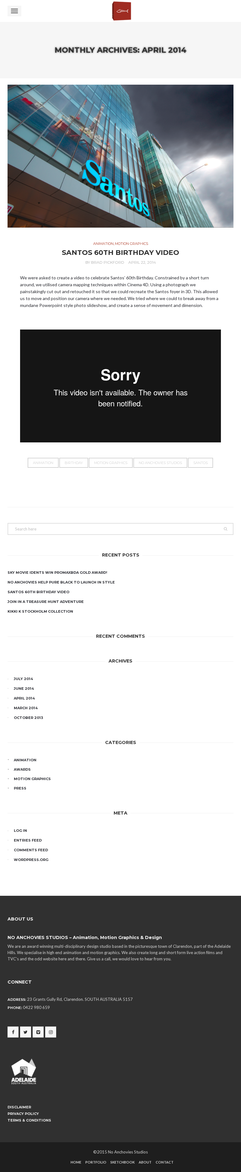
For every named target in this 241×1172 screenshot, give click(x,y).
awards (22, 769)
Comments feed (31, 850)
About (145, 1162)
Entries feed (28, 840)
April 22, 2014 (142, 262)
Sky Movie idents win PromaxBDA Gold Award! (57, 572)
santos (200, 463)
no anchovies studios (160, 463)
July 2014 (23, 679)
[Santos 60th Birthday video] (120, 156)
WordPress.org (31, 860)
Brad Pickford (107, 262)
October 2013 (28, 717)
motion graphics (131, 243)
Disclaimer (19, 1107)
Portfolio (95, 1162)
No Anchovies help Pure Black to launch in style (61, 582)
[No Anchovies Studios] (120, 11)
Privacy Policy (23, 1113)
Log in (20, 830)
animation (103, 243)
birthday (74, 463)
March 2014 (26, 708)
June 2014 (24, 688)
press (20, 788)
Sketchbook (122, 1162)
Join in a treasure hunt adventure (46, 601)
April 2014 (24, 698)
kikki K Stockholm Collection (40, 611)
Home (76, 1162)
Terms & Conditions (29, 1120)
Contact (165, 1162)
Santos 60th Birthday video (120, 252)
